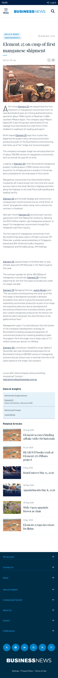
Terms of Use (40, 671)
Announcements (12, 38)
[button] (53, 11)
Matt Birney (11, 60)
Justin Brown (39, 290)
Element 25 (23, 106)
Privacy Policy (27, 671)
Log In (53, 2)
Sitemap (15, 671)
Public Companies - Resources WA (18, 403)
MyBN (4, 2)
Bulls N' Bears (12, 34)
